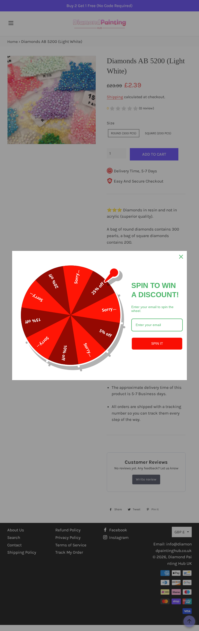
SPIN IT (157, 343)
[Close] (181, 257)
